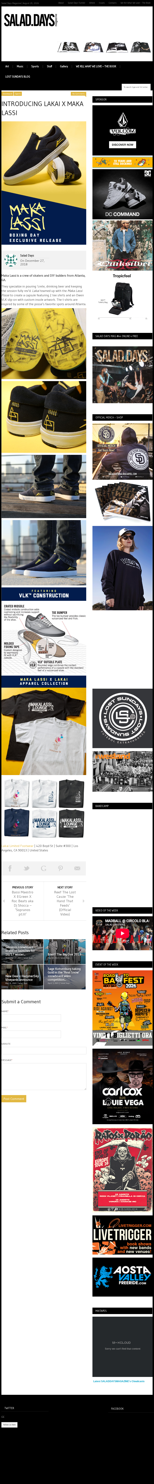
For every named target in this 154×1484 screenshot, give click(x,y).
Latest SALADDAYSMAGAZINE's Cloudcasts (119, 1381)
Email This (77, 868)
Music (20, 66)
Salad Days (27, 255)
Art (7, 66)
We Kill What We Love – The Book (136, 2)
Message (6, 1060)
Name (5, 1011)
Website (5, 1043)
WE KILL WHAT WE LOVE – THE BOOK (96, 66)
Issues (102, 2)
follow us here (9, 1424)
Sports (35, 66)
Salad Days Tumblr (76, 2)
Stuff (49, 66)
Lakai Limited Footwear (17, 846)
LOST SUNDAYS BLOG (17, 76)
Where (92, 2)
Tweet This (26, 868)
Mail (4, 1027)
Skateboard (7, 93)
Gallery (64, 66)
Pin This (60, 868)
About (61, 2)
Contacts (113, 2)
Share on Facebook (9, 868)
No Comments (78, 93)
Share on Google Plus (43, 868)
